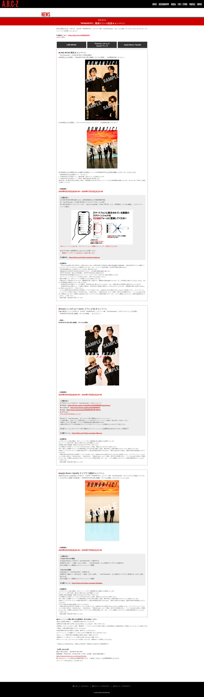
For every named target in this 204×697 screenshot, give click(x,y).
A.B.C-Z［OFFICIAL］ (82, 686)
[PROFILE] (192, 4)
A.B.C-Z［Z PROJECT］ (102, 686)
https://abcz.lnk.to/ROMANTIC (79, 35)
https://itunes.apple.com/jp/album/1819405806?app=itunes (89, 405)
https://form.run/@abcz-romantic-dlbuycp (87, 433)
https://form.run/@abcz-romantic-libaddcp (87, 583)
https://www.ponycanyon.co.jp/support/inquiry (71, 656)
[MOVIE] (199, 4)
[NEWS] (155, 4)
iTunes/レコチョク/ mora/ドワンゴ (102, 45)
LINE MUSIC (71, 45)
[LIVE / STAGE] (182, 4)
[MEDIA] (173, 4)
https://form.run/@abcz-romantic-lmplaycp (84, 257)
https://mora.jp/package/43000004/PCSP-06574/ (84, 410)
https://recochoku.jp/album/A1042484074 (85, 407)
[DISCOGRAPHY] (164, 4)
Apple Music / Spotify (132, 45)
